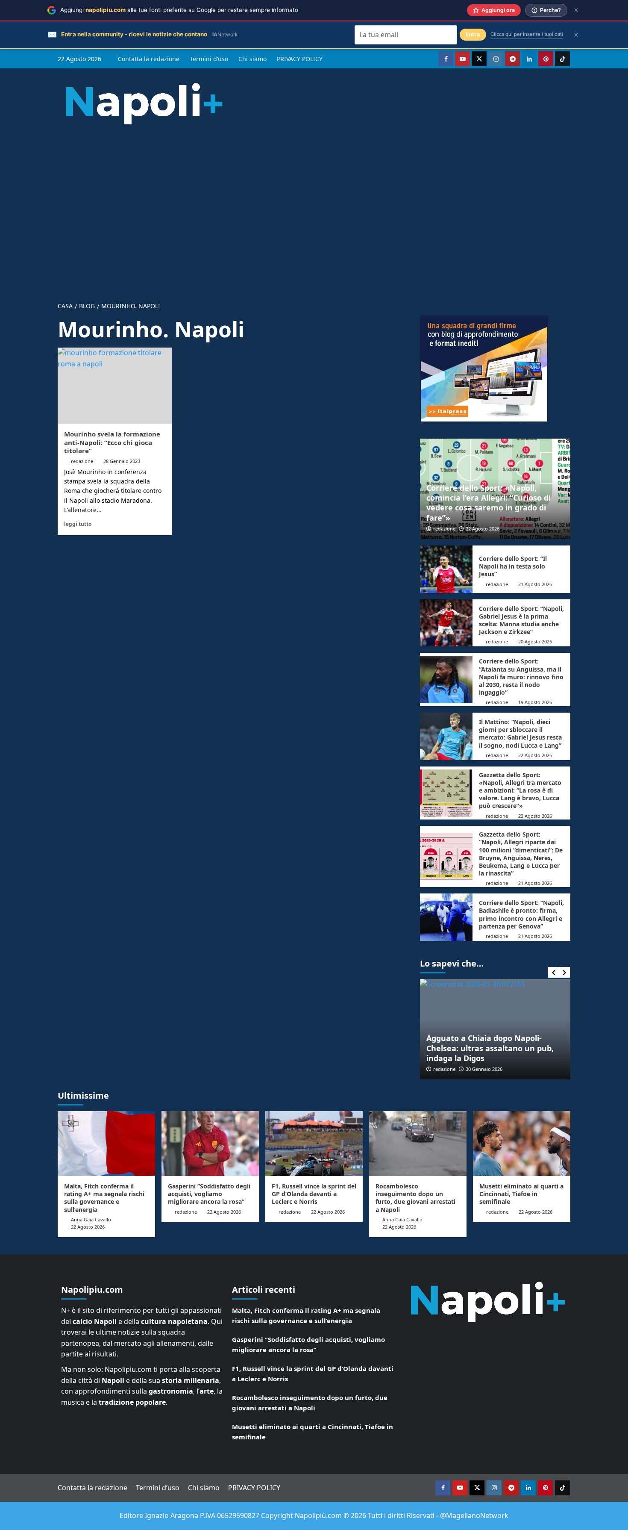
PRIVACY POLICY (300, 59)
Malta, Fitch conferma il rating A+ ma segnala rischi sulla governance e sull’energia (104, 1198)
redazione (82, 461)
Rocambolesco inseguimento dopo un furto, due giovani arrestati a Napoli (415, 1198)
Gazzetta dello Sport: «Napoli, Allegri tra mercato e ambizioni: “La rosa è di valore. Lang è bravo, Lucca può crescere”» (520, 790)
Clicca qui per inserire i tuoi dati (526, 34)
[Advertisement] (314, 206)
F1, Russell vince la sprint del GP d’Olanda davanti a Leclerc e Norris (314, 1194)
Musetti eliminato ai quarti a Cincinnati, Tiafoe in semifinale (521, 1194)
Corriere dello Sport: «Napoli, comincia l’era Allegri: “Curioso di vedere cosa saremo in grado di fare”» (488, 503)
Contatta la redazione (148, 59)
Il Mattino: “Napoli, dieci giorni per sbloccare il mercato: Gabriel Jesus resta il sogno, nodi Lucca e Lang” (520, 733)
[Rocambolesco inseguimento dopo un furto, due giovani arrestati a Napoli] (418, 1143)
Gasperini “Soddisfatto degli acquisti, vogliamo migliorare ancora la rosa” (209, 1194)
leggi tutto (77, 523)
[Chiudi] (576, 10)
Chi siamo (252, 59)
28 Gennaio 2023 (121, 461)
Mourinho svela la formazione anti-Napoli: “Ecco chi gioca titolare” (112, 442)
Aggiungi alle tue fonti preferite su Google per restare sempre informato (179, 9)
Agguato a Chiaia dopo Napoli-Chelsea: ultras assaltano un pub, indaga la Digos (490, 1048)
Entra (473, 34)
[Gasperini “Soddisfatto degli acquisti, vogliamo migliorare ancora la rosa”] (210, 1143)
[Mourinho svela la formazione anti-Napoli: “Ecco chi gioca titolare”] (115, 386)
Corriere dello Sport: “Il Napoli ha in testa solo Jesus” (513, 566)
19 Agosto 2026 (535, 702)
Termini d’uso (209, 59)
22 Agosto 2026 (482, 528)
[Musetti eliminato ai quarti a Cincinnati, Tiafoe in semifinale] (521, 1143)
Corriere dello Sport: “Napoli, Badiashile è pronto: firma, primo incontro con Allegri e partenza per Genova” (521, 914)
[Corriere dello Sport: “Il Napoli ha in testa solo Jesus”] (446, 569)
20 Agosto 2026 (535, 641)
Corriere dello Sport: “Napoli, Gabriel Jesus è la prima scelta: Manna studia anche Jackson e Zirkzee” (521, 620)
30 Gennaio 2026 (484, 1069)
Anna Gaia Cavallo (91, 1219)
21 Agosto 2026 (535, 584)
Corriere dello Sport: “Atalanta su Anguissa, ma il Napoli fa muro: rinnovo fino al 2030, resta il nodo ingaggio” (521, 676)
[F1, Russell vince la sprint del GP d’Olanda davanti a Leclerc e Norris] (314, 1143)
